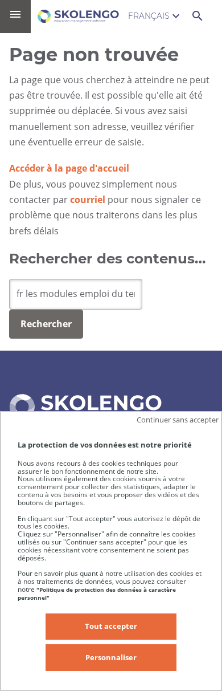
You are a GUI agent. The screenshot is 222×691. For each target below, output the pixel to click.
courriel (87, 199)
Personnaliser (111, 657)
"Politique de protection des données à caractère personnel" (97, 593)
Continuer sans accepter (178, 419)
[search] (75, 294)
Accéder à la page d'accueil (69, 168)
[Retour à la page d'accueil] (78, 16)
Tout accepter (111, 626)
